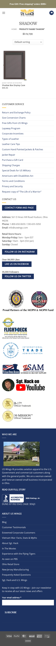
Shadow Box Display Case (13, 85)
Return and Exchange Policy (16, 112)
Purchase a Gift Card (12, 159)
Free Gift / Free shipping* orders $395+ (28, 4)
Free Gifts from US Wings (15, 123)
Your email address (11, 597)
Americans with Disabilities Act (17, 175)
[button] (3, 12)
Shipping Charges (11, 165)
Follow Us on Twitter (18, 276)
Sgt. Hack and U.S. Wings (14, 580)
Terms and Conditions (13, 181)
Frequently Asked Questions (16, 574)
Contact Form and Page (19, 207)
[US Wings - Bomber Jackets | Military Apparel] (27, 13)
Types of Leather (10, 138)
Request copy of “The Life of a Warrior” (21, 191)
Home (14, 29)
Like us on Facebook (17, 264)
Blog (4, 522)
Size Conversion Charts (14, 117)
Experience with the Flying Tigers (18, 553)
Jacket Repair (8, 154)
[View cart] (51, 13)
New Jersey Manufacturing (15, 569)
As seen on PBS (10, 559)
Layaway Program (11, 128)
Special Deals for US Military (16, 170)
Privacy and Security (12, 186)
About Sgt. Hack (10, 543)
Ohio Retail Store (10, 564)
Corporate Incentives (13, 133)
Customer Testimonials (14, 527)
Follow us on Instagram (20, 251)
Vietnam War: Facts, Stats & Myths (19, 537)
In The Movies (9, 548)
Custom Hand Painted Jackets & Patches (22, 149)
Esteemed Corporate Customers (18, 532)
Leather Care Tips (11, 144)
